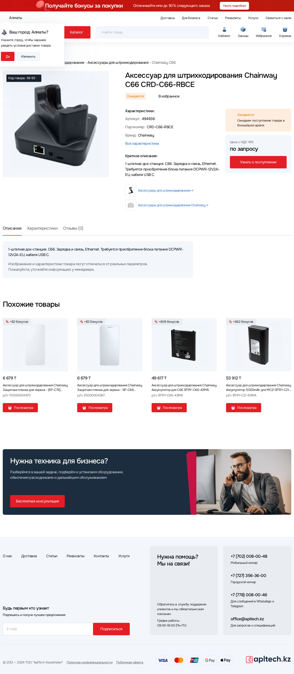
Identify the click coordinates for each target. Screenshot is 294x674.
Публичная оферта (129, 662)
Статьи (213, 18)
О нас (7, 556)
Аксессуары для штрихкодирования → (165, 190)
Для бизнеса (191, 18)
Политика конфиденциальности (90, 662)
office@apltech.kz (247, 618)
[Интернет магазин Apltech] (268, 659)
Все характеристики (142, 143)
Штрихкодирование (67, 62)
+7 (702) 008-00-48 (249, 556)
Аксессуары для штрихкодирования (118, 62)
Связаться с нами (278, 18)
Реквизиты (233, 18)
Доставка (168, 18)
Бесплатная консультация (37, 501)
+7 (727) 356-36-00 (248, 575)
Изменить (28, 56)
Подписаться (111, 629)
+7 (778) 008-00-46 (249, 594)
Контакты (101, 556)
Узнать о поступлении (258, 162)
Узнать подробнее (234, 6)
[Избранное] (63, 323)
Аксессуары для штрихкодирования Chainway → (173, 205)
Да (8, 56)
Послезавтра (23, 408)
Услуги (253, 18)
